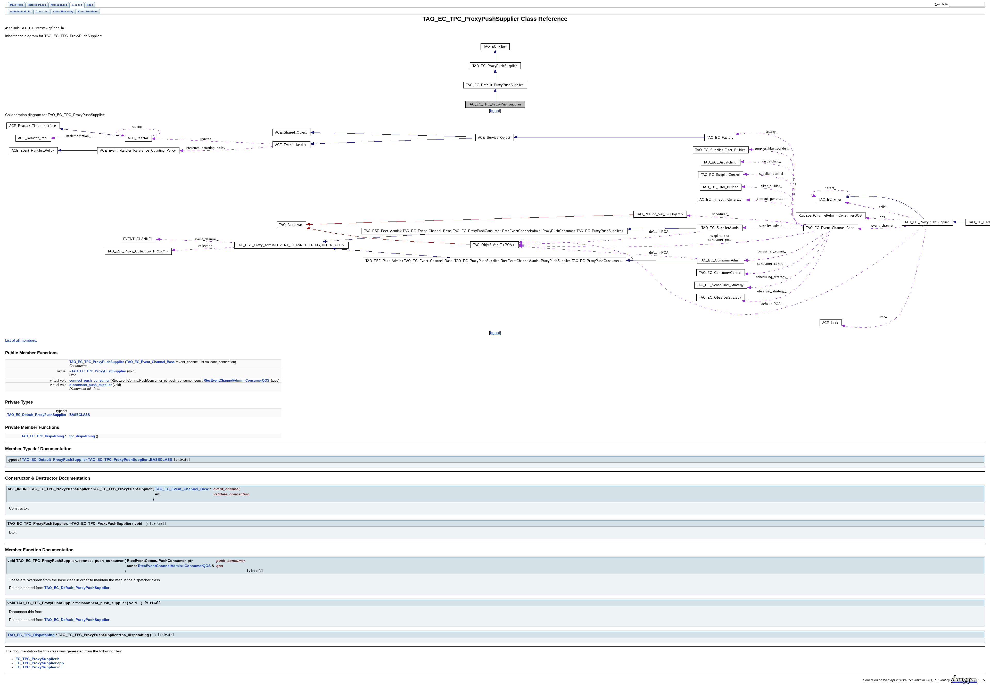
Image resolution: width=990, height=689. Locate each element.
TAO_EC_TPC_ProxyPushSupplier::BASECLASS (130, 459)
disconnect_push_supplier (90, 385)
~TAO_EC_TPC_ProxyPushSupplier (97, 371)
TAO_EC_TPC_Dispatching (42, 436)
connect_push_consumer (89, 380)
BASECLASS (79, 415)
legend (495, 111)
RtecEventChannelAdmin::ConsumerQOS (236, 380)
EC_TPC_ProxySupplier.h (37, 659)
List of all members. (21, 340)
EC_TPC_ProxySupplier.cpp (39, 663)
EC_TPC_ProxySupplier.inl (38, 667)
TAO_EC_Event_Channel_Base (150, 362)
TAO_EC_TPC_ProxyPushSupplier (96, 362)
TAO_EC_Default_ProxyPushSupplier (36, 415)
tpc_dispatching (82, 436)
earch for (942, 4)
